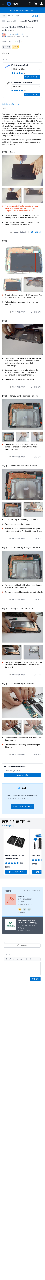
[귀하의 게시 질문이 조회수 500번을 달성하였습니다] (24, 909)
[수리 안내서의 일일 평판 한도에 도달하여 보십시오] (20, 909)
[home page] (13, 4)
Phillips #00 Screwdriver (21, 83)
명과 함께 (36, 890)
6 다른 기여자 (19, 34)
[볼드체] (6, 959)
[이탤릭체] (10, 959)
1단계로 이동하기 (10, 104)
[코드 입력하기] (14, 959)
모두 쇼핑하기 (8, 825)
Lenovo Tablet (12, 21)
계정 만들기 (30, 10)
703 (5, 41)
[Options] (3, 21)
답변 (17, 16)
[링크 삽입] (17, 959)
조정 (16, 47)
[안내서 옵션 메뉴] (42, 15)
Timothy (10, 34)
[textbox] (22, 968)
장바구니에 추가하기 (32, 77)
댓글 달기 (22, 765)
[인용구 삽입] (21, 959)
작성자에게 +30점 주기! (23, 806)
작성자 (8, 890)
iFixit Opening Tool (19, 65)
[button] (30, 4)
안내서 (10, 16)
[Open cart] (36, 4)
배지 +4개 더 (22, 912)
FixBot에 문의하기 (19, 232)
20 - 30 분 (8, 47)
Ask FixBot (21, 775)
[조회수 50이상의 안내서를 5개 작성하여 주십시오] (29, 909)
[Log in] (41, 4)
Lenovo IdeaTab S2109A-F (29, 21)
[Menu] (3, 4)
